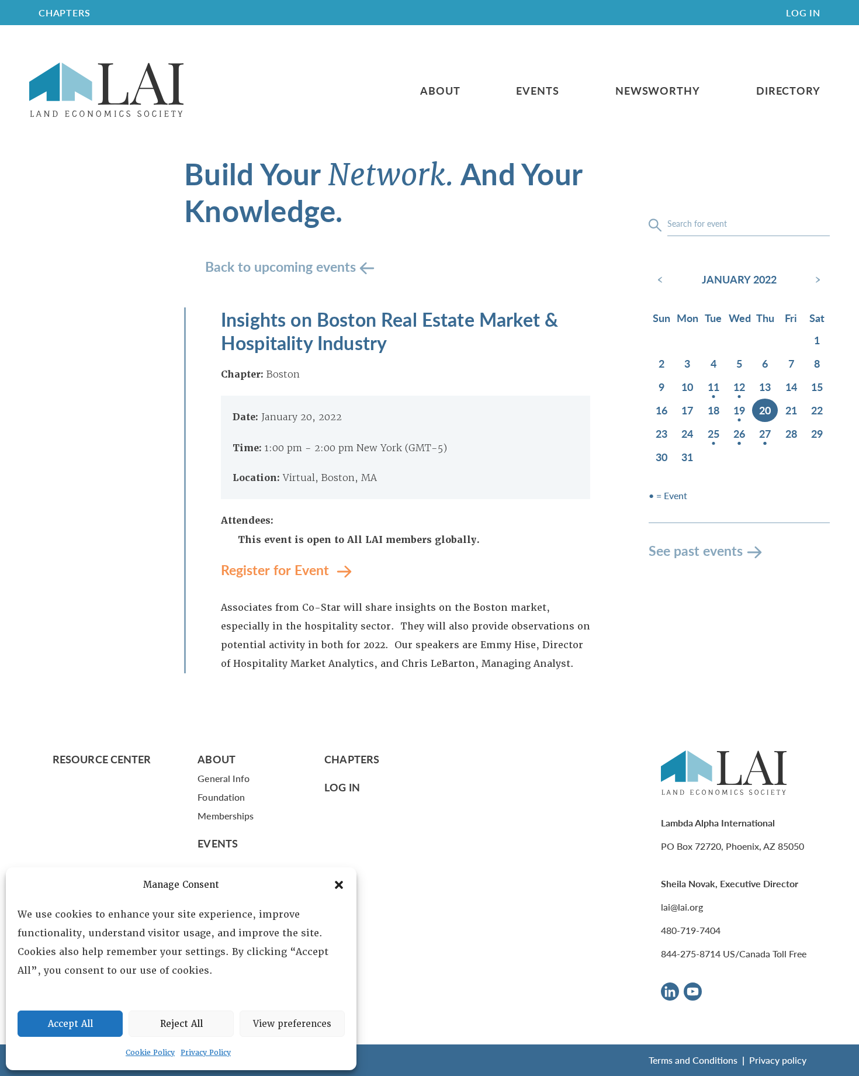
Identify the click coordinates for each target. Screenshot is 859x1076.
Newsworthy (657, 90)
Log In (803, 12)
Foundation (221, 797)
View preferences (292, 1024)
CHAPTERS (64, 12)
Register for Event (276, 569)
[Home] (106, 90)
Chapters (351, 759)
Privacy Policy (206, 1052)
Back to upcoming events (282, 266)
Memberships (226, 815)
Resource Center (102, 759)
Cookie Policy (150, 1052)
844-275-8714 (691, 953)
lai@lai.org (682, 907)
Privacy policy (777, 1060)
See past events (696, 550)
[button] (339, 885)
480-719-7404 (691, 930)
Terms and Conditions (693, 1060)
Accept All (70, 1024)
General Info (224, 778)
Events (537, 90)
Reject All (181, 1024)
